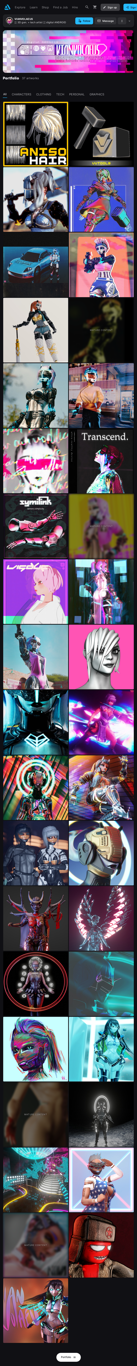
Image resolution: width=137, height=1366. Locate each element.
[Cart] (95, 7)
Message (108, 20)
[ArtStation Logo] (7, 7)
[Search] (87, 7)
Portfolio (66, 1357)
